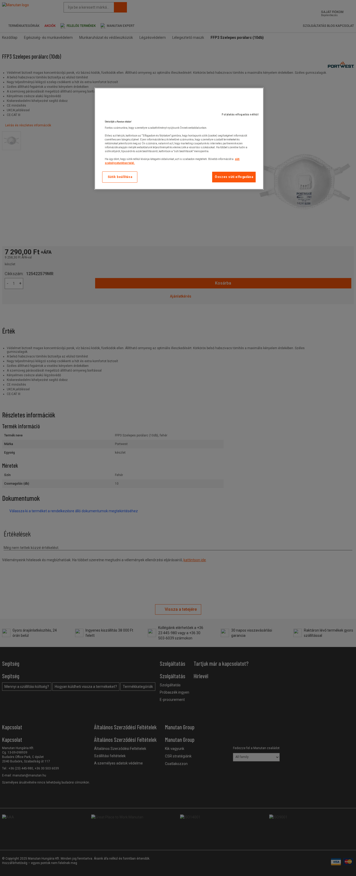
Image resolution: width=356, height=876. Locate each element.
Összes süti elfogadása (234, 177)
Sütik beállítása (120, 177)
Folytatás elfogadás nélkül (240, 114)
